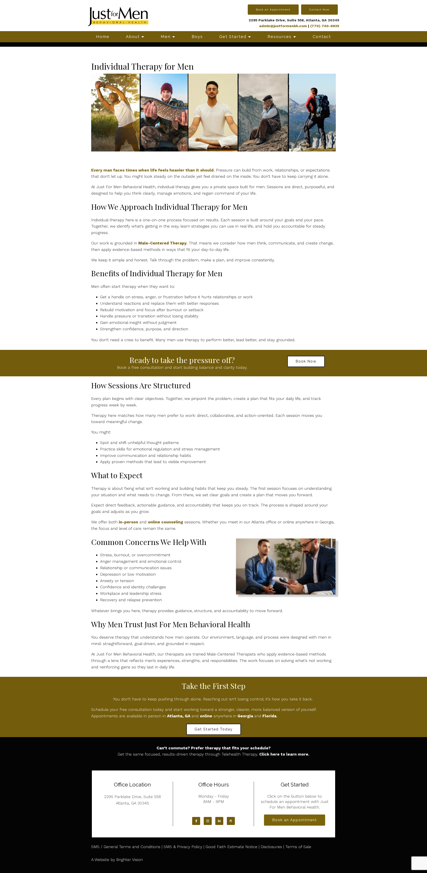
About (133, 36)
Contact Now (319, 9)
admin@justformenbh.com (283, 26)
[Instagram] (208, 821)
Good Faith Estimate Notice (231, 846)
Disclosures (271, 846)
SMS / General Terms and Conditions (125, 846)
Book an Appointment (273, 9)
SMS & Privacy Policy (183, 846)
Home (102, 36)
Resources (280, 36)
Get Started (232, 36)
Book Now (306, 361)
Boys (197, 36)
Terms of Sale (298, 846)
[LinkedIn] (219, 821)
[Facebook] (196, 821)
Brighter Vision (129, 859)
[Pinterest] (231, 821)
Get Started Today (214, 729)
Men (166, 36)
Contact (322, 36)
